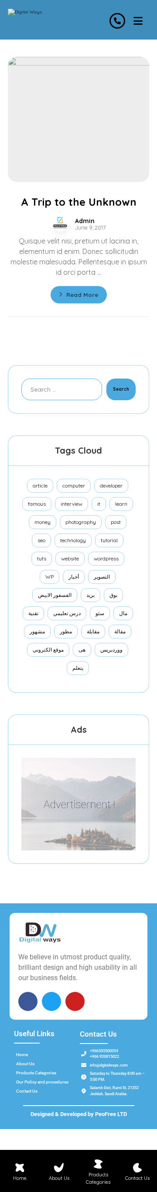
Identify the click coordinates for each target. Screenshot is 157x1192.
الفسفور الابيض (55, 595)
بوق (113, 595)
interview (71, 504)
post (116, 522)
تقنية (33, 613)
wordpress (106, 558)
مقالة (120, 631)
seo (41, 540)
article (40, 485)
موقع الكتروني (48, 649)
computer (73, 485)
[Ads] (78, 804)
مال (123, 613)
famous (37, 504)
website (70, 558)
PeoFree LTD (111, 1114)
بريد (90, 595)
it (98, 504)
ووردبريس (111, 649)
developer (111, 485)
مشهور (37, 631)
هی (81, 649)
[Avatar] (60, 222)
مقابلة (93, 631)
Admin (85, 221)
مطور (66, 631)
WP (49, 576)
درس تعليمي (67, 613)
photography (80, 522)
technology (73, 540)
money (42, 522)
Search (121, 389)
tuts (41, 558)
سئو (100, 613)
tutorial (109, 540)
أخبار (73, 576)
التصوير (102, 576)
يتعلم (77, 668)
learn (121, 504)
